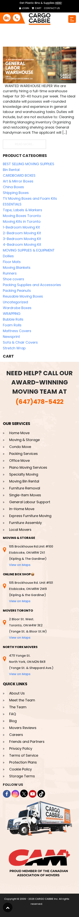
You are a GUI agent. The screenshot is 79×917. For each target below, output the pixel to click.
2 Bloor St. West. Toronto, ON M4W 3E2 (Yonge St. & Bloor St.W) (28, 628)
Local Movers (20, 529)
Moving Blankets (16, 267)
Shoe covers (13, 279)
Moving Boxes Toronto (22, 215)
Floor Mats (12, 261)
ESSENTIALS (12, 204)
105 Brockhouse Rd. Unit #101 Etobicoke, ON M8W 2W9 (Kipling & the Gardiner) (31, 592)
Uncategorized (15, 302)
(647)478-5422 (39, 401)
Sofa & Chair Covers (20, 342)
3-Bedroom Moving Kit (22, 238)
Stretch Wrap (14, 348)
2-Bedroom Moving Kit (22, 233)
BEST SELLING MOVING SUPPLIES (28, 164)
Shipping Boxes (16, 192)
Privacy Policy (20, 748)
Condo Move (20, 446)
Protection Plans (23, 762)
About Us (17, 693)
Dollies (8, 256)
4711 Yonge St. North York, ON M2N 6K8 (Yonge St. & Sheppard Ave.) (31, 664)
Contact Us (52, 8)
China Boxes (13, 187)
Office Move (19, 460)
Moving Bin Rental (24, 481)
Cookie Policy (20, 769)
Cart (37, 8)
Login (25, 8)
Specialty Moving (23, 474)
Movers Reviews (22, 727)
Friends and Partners (26, 741)
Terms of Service (23, 755)
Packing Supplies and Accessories (32, 284)
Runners (10, 273)
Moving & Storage (24, 439)
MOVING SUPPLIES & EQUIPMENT (29, 250)
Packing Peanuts (17, 290)
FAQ (12, 714)
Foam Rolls (12, 325)
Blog (13, 720)
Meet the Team (22, 700)
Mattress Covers (17, 330)
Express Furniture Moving (30, 515)
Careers (16, 734)
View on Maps (19, 565)
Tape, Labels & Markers (22, 210)
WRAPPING (12, 313)
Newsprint (11, 336)
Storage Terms (22, 776)
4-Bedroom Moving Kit (22, 244)
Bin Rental (11, 169)
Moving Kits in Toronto (22, 221)
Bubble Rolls (13, 319)
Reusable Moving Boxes (23, 296)
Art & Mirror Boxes (18, 181)
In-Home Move (21, 508)
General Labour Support (29, 502)
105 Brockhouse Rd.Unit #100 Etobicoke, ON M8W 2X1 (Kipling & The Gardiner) (31, 555)
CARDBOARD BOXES (19, 175)
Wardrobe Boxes (17, 307)
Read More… (30, 144)
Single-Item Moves (25, 495)
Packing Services (23, 453)
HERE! (58, 3)
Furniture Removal (24, 488)
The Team (17, 707)
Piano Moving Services (28, 467)
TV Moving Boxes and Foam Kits (30, 198)
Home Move (19, 432)
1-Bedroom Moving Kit (21, 227)
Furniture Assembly (25, 522)
